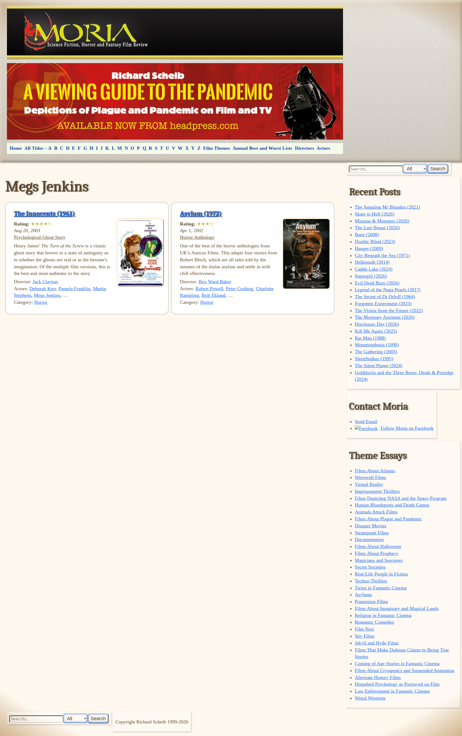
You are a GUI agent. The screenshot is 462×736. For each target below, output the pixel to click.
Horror (40, 302)
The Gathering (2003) (376, 351)
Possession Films (371, 601)
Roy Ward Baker (215, 281)
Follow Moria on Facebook (406, 428)
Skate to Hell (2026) (374, 214)
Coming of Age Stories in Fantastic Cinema (397, 663)
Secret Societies (370, 567)
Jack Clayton (45, 281)
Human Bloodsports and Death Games (392, 505)
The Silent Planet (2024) (378, 365)
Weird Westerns (370, 698)
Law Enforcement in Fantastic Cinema (392, 691)
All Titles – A (38, 148)
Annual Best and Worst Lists (262, 148)
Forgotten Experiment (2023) (383, 303)
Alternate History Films (378, 677)
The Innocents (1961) (44, 213)
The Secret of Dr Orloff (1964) (385, 296)
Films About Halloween (378, 546)
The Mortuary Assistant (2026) (385, 317)
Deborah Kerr (42, 288)
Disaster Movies (370, 525)
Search (437, 168)
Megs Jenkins (47, 295)
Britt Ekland (213, 295)
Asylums (363, 594)
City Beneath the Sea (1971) (382, 255)
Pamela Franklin (74, 288)
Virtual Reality (369, 484)
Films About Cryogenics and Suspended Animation (404, 670)
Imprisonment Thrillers (377, 491)
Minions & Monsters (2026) (382, 221)
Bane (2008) (367, 234)
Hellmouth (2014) (372, 262)
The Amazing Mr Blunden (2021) (387, 207)
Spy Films (365, 636)
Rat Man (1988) (370, 338)
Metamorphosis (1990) (377, 344)
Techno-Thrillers (371, 581)
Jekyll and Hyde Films (377, 643)
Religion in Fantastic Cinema (383, 615)
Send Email (366, 421)
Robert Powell (209, 288)
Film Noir (364, 629)
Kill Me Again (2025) (376, 331)
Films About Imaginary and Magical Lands (396, 608)
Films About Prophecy (376, 553)
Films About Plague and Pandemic (388, 519)
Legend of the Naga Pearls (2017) (388, 289)
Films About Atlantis (375, 470)
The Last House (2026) (377, 227)
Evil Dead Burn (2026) (377, 283)
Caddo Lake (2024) (373, 269)
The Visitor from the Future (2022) (389, 310)
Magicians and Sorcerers (379, 560)
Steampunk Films (372, 532)
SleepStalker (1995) (374, 358)
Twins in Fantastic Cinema (381, 588)
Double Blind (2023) (375, 241)
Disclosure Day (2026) (377, 324)
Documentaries (369, 539)
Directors (304, 148)
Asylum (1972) (201, 213)
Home (16, 148)
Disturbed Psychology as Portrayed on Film (397, 684)
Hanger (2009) (369, 248)
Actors (323, 148)
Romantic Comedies (374, 622)
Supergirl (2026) (371, 276)
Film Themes (216, 148)
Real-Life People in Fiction (381, 574)
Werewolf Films (370, 477)
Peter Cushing (239, 288)
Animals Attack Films (376, 512)
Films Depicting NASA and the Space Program (400, 498)
